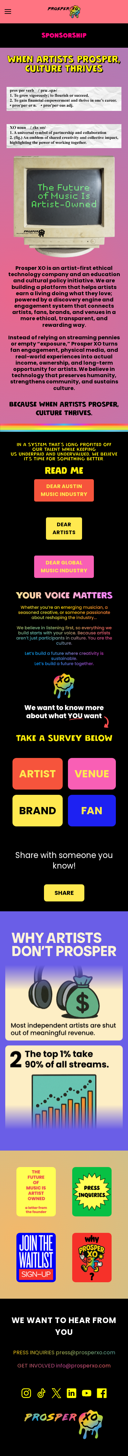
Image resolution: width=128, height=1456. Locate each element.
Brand (37, 810)
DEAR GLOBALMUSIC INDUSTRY (64, 566)
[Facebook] (102, 1393)
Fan (91, 810)
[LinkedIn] (71, 1393)
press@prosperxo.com (85, 1352)
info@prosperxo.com (83, 1365)
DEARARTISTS (64, 528)
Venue (92, 773)
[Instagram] (26, 1393)
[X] (56, 1393)
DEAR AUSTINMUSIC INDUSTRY (64, 490)
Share (64, 893)
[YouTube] (87, 1393)
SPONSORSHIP (64, 35)
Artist (37, 773)
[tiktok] (41, 1393)
